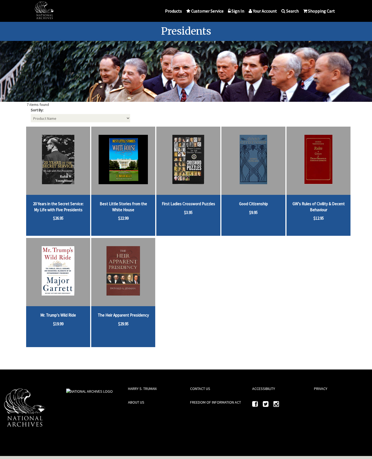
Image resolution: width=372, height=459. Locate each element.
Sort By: (37, 110)
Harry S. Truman (142, 388)
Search (292, 11)
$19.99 (58, 323)
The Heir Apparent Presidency (123, 315)
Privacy (320, 388)
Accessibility (263, 388)
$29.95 (123, 323)
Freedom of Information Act (215, 402)
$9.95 (253, 212)
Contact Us (200, 388)
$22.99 (123, 218)
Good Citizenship (253, 203)
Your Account (265, 11)
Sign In (237, 11)
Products (173, 11)
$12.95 (318, 218)
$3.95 (188, 212)
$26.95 (58, 218)
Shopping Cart (321, 11)
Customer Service (207, 11)
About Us (136, 402)
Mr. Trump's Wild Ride (58, 315)
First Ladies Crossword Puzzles (188, 203)
